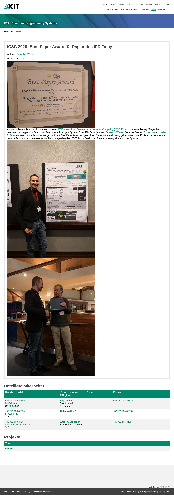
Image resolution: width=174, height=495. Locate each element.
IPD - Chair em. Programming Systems (30, 23)
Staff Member (113, 9)
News (153, 9)
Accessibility (137, 4)
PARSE (9, 448)
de (168, 4)
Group (90, 392)
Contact (161, 9)
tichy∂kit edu (11, 414)
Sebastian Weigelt (26, 54)
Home (104, 4)
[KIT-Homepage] (11, 7)
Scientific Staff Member (72, 423)
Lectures (145, 9)
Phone (117, 392)
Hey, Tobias (66, 400)
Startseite (8, 32)
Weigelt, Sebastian (70, 421)
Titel (7, 443)
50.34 (12, 406)
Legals (113, 4)
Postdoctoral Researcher (66, 403)
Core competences (130, 9)
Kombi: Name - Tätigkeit (69, 394)
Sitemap (148, 4)
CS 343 (15, 403)
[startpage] (169, 9)
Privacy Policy (124, 4)
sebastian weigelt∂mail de (18, 424)
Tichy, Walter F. (68, 411)
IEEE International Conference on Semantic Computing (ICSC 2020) (92, 129)
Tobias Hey (149, 132)
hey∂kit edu (11, 403)
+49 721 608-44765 (15, 400)
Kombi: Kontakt (15, 392)
